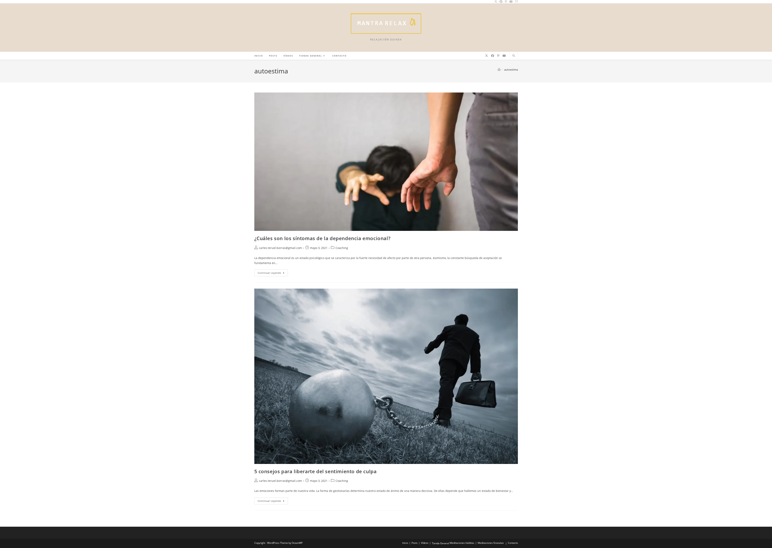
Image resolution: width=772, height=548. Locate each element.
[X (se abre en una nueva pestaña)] (487, 55)
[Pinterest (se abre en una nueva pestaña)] (498, 55)
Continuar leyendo (273, 273)
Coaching (342, 248)
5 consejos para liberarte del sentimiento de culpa (315, 471)
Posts (415, 543)
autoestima (511, 69)
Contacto (513, 543)
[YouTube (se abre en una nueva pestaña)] (504, 55)
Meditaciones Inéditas (462, 543)
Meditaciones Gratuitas (491, 543)
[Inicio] (499, 69)
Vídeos (424, 543)
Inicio (405, 543)
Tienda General (440, 543)
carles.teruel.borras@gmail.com (280, 248)
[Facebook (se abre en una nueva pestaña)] (493, 55)
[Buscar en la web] (513, 56)
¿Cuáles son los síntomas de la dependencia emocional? (322, 238)
